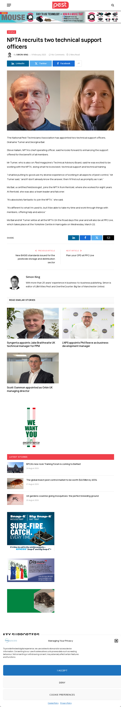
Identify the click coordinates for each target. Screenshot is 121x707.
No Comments (58, 54)
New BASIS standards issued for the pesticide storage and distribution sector (35, 259)
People (11, 32)
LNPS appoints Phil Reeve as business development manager (85, 344)
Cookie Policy (53, 703)
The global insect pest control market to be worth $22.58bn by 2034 (61, 479)
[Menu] (9, 5)
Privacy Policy (66, 703)
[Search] (112, 5)
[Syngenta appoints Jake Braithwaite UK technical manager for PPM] (33, 323)
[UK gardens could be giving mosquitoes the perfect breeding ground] (15, 499)
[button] (116, 640)
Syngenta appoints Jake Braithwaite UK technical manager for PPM (31, 344)
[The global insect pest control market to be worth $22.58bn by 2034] (15, 483)
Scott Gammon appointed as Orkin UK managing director (30, 389)
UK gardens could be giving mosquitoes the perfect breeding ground (62, 495)
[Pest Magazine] (60, 5)
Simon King (22, 54)
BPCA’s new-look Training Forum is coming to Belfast (53, 463)
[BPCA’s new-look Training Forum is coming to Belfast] (15, 467)
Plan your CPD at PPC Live (80, 255)
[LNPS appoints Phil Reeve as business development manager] (88, 323)
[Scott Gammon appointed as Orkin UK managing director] (33, 368)
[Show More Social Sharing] (78, 64)
